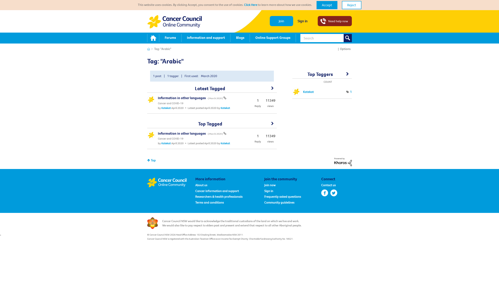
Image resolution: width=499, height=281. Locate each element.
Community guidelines (279, 202)
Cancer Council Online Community (171, 182)
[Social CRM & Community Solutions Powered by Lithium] (343, 162)
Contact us (328, 185)
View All (212, 89)
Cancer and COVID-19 (170, 103)
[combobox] (326, 38)
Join (281, 21)
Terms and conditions (209, 202)
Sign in (303, 21)
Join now (270, 185)
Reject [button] (351, 5)
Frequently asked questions (282, 196)
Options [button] (345, 49)
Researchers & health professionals (219, 196)
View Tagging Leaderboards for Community (322, 75)
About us (201, 185)
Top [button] (153, 160)
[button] (327, 5)
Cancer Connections (148, 49)
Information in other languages (190, 98)
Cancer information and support (217, 191)
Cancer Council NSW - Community (174, 22)
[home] (153, 38)
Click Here (250, 5)
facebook (324, 192)
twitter (333, 192)
